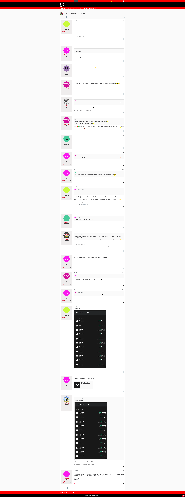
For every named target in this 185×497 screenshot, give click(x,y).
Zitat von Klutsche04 (79, 172)
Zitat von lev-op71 (79, 119)
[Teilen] (124, 17)
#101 (123, 20)
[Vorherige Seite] (60, 17)
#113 (123, 255)
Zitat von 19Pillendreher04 (80, 189)
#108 (123, 152)
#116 (123, 306)
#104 (123, 80)
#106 (123, 116)
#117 (123, 376)
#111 (123, 214)
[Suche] (123, 1)
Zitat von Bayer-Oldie (79, 49)
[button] (113, 1)
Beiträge (63, 32)
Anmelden (119, 1)
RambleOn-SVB (84, 204)
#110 (123, 186)
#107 (123, 135)
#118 (123, 395)
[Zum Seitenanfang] (183, 496)
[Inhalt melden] (123, 39)
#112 (123, 231)
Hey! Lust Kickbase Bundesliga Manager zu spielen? (86, 383)
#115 (123, 289)
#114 (123, 272)
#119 (123, 470)
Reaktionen (63, 31)
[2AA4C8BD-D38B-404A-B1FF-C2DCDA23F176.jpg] (90, 339)
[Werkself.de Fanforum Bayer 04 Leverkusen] (92, 5)
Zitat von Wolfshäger (79, 100)
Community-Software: (92, 495)
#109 (123, 169)
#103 (123, 64)
